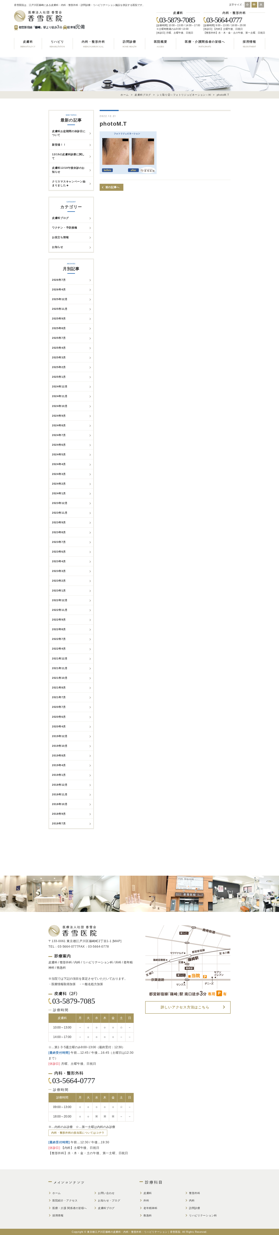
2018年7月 (59, 823)
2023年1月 (59, 590)
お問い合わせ (106, 1193)
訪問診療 (194, 1208)
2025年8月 (59, 328)
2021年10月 (60, 677)
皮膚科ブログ (60, 217)
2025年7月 (59, 337)
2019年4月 (59, 765)
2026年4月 (59, 289)
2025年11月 (60, 308)
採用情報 (58, 1215)
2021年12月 (60, 658)
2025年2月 (59, 367)
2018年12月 (60, 784)
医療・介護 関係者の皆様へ (69, 1208)
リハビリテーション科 (203, 1215)
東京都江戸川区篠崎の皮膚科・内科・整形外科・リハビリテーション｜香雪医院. (134, 1231)
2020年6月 (59, 716)
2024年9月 (59, 415)
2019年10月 (60, 745)
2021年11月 (60, 668)
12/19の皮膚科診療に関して (68, 156)
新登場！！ (59, 144)
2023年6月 (59, 551)
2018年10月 (60, 804)
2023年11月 (60, 512)
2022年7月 (59, 638)
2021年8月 (59, 687)
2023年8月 (59, 532)
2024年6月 (59, 444)
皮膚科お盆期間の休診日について (69, 133)
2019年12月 (60, 736)
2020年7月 (59, 706)
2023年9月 (59, 522)
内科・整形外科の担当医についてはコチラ (77, 1132)
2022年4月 (59, 648)
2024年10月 (60, 406)
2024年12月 (60, 386)
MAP (116, 941)
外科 (146, 1200)
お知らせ (57, 246)
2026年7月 (59, 279)
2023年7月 (59, 541)
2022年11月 (60, 609)
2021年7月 (59, 697)
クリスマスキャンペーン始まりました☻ (69, 183)
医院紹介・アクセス (64, 1200)
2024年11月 (60, 396)
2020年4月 (59, 726)
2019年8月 (59, 755)
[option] (31, 894)
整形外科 (194, 1193)
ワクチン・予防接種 (64, 227)
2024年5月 (59, 454)
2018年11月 (60, 794)
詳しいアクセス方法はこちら (185, 1007)
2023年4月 (59, 561)
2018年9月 (59, 813)
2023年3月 (59, 571)
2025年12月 (60, 299)
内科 (192, 1200)
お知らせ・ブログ (109, 1200)
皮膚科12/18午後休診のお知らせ (68, 169)
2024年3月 (59, 474)
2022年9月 (59, 619)
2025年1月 (59, 376)
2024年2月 (59, 483)
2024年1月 (59, 493)
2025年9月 (59, 318)
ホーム (56, 1193)
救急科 (147, 1215)
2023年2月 (59, 580)
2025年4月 (59, 347)
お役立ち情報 (60, 237)
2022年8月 (59, 629)
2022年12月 (60, 600)
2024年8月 (59, 425)
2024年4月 (59, 464)
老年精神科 (150, 1208)
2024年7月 (59, 435)
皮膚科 (147, 1193)
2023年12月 (60, 503)
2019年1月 (59, 774)
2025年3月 (59, 357)
